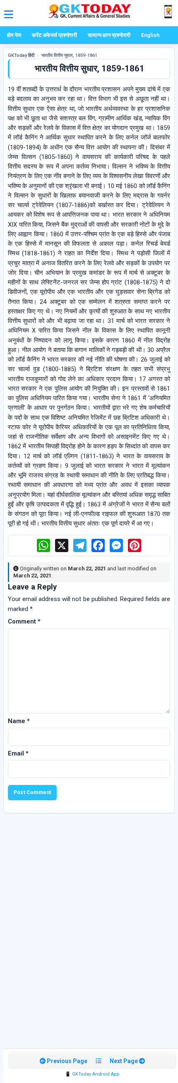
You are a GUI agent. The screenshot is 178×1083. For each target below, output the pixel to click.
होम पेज (14, 35)
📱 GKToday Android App (92, 1074)
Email (18, 753)
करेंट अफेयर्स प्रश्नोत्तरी (54, 35)
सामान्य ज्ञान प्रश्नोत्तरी (109, 35)
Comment (24, 621)
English (150, 35)
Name (19, 721)
